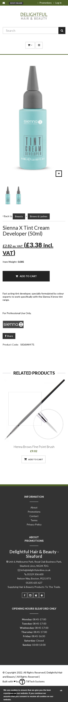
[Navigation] (39, 45)
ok (61, 690)
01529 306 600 (16, 3)
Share (9, 335)
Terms (34, 520)
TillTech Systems (35, 681)
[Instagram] (30, 595)
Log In (58, 2)
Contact (34, 516)
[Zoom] (59, 173)
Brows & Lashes (38, 216)
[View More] (52, 459)
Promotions (46, 2)
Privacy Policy (34, 524)
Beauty (19, 216)
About (34, 507)
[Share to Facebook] (15, 459)
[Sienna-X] (34, 324)
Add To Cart (28, 276)
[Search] (61, 30)
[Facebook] (24, 595)
